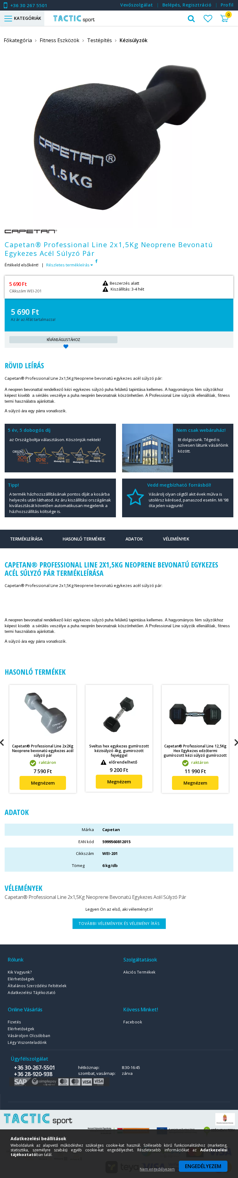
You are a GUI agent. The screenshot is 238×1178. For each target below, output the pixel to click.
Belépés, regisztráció (187, 5)
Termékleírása (26, 539)
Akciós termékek (139, 972)
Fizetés (14, 1022)
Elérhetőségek (21, 979)
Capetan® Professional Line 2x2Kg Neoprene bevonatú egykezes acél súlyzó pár (42, 751)
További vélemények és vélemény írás (119, 923)
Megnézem (43, 783)
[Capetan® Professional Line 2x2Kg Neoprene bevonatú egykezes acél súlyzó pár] (43, 714)
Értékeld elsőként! (21, 265)
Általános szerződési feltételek (37, 985)
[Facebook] (96, 261)
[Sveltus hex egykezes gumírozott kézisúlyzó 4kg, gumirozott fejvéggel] (119, 714)
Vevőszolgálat (136, 5)
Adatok (134, 539)
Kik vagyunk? (20, 972)
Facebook (132, 1022)
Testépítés (99, 40)
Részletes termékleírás (68, 265)
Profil (227, 5)
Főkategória (18, 40)
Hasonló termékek (84, 539)
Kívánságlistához (63, 339)
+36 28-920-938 (33, 1074)
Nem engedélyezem (157, 1169)
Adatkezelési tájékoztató (31, 992)
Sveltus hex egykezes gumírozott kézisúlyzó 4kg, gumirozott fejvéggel (119, 751)
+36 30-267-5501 (34, 1067)
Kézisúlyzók (134, 40)
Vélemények (176, 539)
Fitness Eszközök (59, 40)
